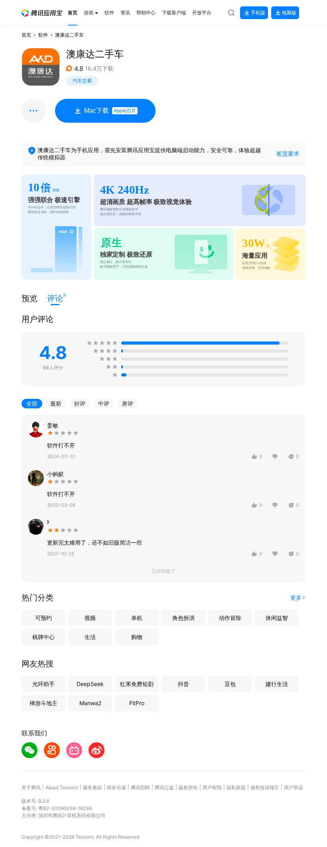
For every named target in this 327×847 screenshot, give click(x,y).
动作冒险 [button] (230, 617)
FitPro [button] (136, 703)
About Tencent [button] (61, 787)
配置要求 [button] (288, 153)
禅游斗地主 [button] (43, 703)
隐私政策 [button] (236, 787)
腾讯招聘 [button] (140, 787)
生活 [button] (90, 636)
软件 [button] (43, 35)
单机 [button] (136, 617)
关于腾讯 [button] (31, 787)
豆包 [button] (230, 683)
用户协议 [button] (293, 787)
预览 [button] (29, 298)
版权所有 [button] (188, 787)
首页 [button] (26, 35)
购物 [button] (136, 636)
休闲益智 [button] (277, 617)
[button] (42, 13)
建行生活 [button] (277, 683)
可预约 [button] (43, 617)
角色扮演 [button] (183, 617)
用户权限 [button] (212, 787)
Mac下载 (110, 110)
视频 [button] (90, 617)
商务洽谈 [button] (116, 787)
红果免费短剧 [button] (137, 683)
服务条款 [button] (92, 787)
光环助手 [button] (43, 683)
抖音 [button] (183, 683)
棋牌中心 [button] (43, 636)
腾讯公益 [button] (164, 787)
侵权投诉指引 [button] (264, 787)
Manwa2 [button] (90, 703)
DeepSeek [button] (90, 683)
